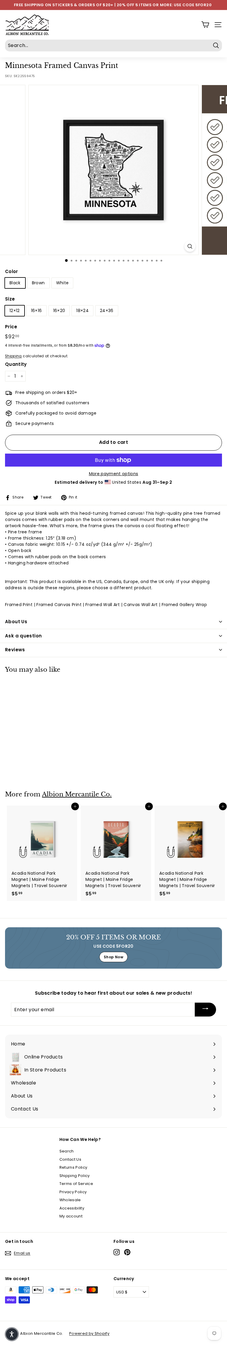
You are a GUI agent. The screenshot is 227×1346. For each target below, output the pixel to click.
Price (11, 327)
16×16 (36, 311)
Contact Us (70, 1159)
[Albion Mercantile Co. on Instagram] (117, 1252)
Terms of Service (76, 1183)
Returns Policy (73, 1167)
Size (10, 299)
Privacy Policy (73, 1192)
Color (11, 271)
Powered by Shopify (89, 1333)
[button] (12, 1334)
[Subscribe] (205, 1010)
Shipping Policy (74, 1175)
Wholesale (70, 1200)
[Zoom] (189, 246)
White (62, 283)
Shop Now (113, 956)
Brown (38, 283)
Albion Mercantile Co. (77, 794)
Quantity (16, 364)
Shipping (13, 356)
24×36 (107, 311)
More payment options (113, 474)
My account (71, 1216)
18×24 (82, 311)
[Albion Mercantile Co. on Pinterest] (127, 1252)
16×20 (59, 311)
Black (15, 283)
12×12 (14, 311)
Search (66, 1151)
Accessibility (72, 1208)
